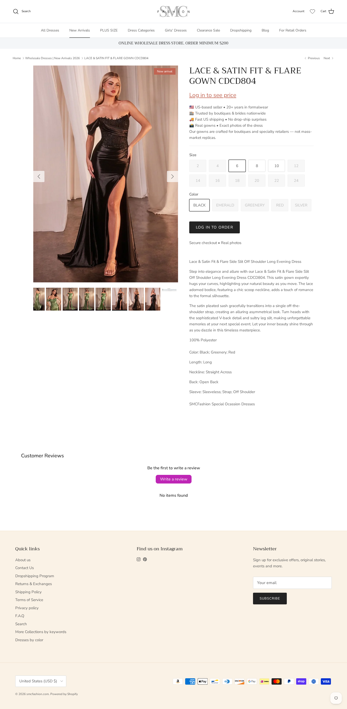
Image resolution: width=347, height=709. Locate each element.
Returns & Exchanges (33, 583)
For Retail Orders (292, 30)
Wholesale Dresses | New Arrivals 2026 (52, 58)
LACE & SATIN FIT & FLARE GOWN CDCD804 (116, 58)
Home (17, 58)
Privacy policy (27, 607)
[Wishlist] (312, 11)
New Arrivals (79, 30)
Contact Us (24, 567)
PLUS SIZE (109, 30)
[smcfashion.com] (173, 11)
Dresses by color (29, 639)
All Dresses (50, 30)
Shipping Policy (28, 591)
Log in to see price (212, 95)
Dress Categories (141, 30)
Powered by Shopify (64, 694)
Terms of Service (29, 599)
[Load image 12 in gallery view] (105, 174)
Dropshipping (240, 30)
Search (21, 623)
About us (22, 559)
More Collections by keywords (40, 631)
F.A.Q (19, 615)
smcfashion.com (37, 694)
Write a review (173, 479)
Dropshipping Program (34, 575)
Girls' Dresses (176, 30)
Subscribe (270, 598)
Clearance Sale (208, 30)
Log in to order (214, 227)
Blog (265, 30)
